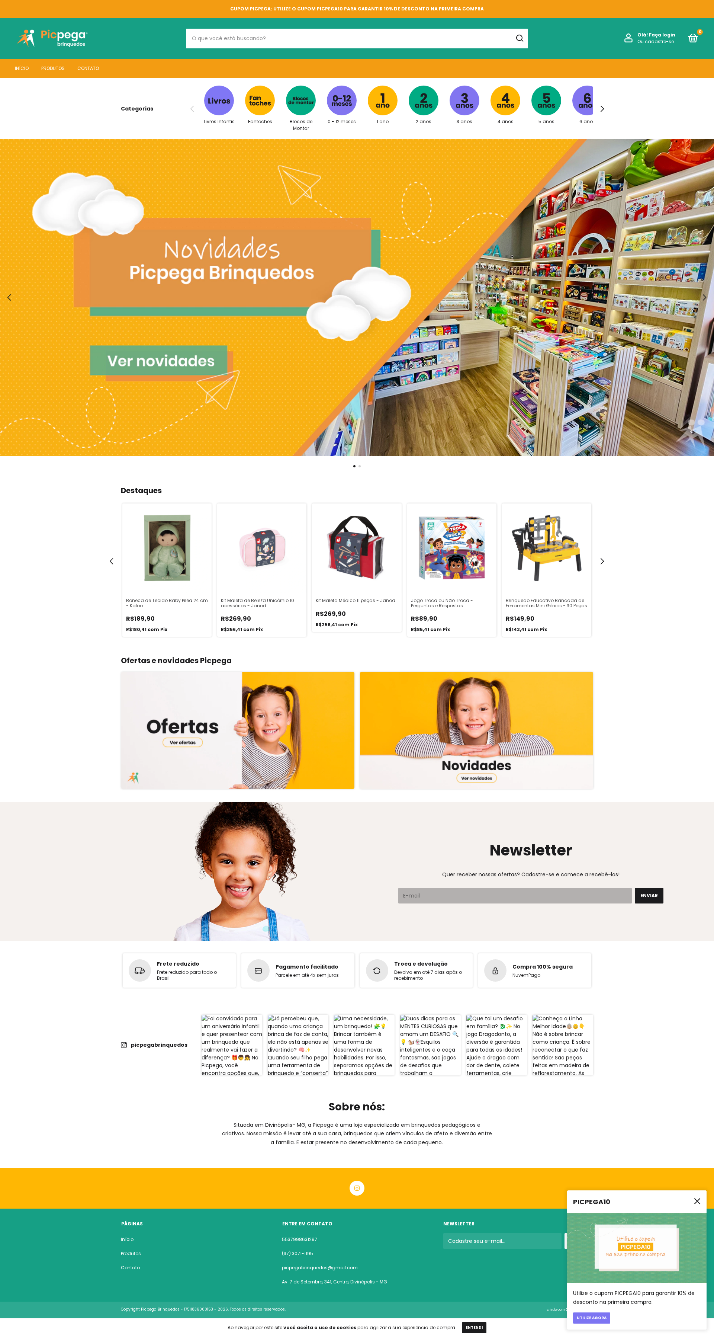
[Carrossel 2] (476, 730)
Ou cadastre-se (655, 41)
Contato (88, 68)
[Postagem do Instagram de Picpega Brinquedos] (232, 1045)
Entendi (474, 1327)
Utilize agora (592, 1318)
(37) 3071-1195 (297, 1253)
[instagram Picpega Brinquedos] (357, 1188)
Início (22, 68)
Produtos (53, 68)
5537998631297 (299, 1239)
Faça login (662, 35)
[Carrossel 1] (357, 297)
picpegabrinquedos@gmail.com (320, 1267)
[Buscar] (519, 38)
